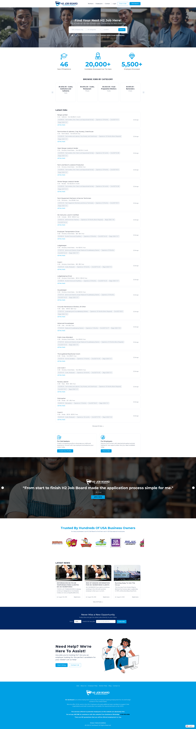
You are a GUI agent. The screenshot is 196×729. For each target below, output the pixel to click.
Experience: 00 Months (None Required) (110, 136)
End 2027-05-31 (115, 169)
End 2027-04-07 (104, 328)
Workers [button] (90, 3)
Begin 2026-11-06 (109, 219)
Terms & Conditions (100, 722)
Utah (63, 325)
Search (122, 29)
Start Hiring (61, 665)
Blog (110, 686)
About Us (83, 686)
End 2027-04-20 (102, 236)
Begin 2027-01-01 (63, 189)
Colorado (64, 217)
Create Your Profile (65, 451)
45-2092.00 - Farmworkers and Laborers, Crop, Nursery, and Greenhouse (77, 136)
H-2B (58, 217)
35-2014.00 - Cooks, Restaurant (66, 267)
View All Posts (97, 602)
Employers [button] (99, 3)
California (64, 117)
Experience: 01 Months (83, 358)
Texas (63, 384)
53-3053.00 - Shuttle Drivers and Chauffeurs (69, 236)
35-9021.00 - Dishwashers (65, 403)
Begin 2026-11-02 (62, 314)
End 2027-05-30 (118, 311)
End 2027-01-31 (115, 119)
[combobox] (94, 29)
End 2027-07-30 (96, 417)
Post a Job (106, 451)
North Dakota (65, 133)
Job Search (135, 3)
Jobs (77, 686)
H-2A (58, 117)
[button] (143, 92)
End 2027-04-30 (62, 344)
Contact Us (116, 686)
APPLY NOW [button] (98, 497)
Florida (63, 356)
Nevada (64, 183)
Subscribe (121, 621)
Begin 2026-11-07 (114, 236)
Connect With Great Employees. (112, 35)
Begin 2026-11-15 (107, 267)
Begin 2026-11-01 (62, 122)
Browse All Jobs (97, 426)
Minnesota (64, 200)
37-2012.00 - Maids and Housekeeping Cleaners (71, 328)
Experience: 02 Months (102, 203)
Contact (107, 3)
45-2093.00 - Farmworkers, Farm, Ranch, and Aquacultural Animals (76, 119)
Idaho (63, 308)
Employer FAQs (92, 686)
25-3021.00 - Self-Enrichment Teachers (68, 219)
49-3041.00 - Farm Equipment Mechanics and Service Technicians (75, 203)
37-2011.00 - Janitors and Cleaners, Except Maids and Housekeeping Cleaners (78, 250)
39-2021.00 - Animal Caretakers (66, 358)
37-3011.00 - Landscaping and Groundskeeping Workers (73, 311)
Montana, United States (68, 150)
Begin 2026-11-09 (116, 328)
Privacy (92, 722)
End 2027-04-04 (62, 222)
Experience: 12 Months (92, 328)
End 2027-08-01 (93, 403)
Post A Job (122, 3)
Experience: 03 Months (102, 119)
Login (114, 3)
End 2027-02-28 (115, 153)
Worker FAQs (103, 686)
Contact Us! (75, 665)
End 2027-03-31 (114, 203)
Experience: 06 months (102, 153)
